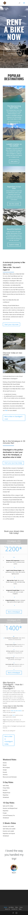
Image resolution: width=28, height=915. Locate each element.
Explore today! (14, 245)
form (14, 715)
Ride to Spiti (14, 123)
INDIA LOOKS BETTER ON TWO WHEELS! (14, 52)
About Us (7, 909)
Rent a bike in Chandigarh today (8, 740)
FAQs (16, 907)
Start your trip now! (11, 324)
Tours (20, 907)
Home (5, 907)
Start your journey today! (13, 463)
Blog (20, 909)
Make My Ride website (16, 710)
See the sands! (14, 204)
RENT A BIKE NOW (14, 29)
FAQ (6, 410)
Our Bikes (11, 907)
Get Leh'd (14, 161)
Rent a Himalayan (14, 612)
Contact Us (14, 909)
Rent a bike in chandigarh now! (13, 417)
